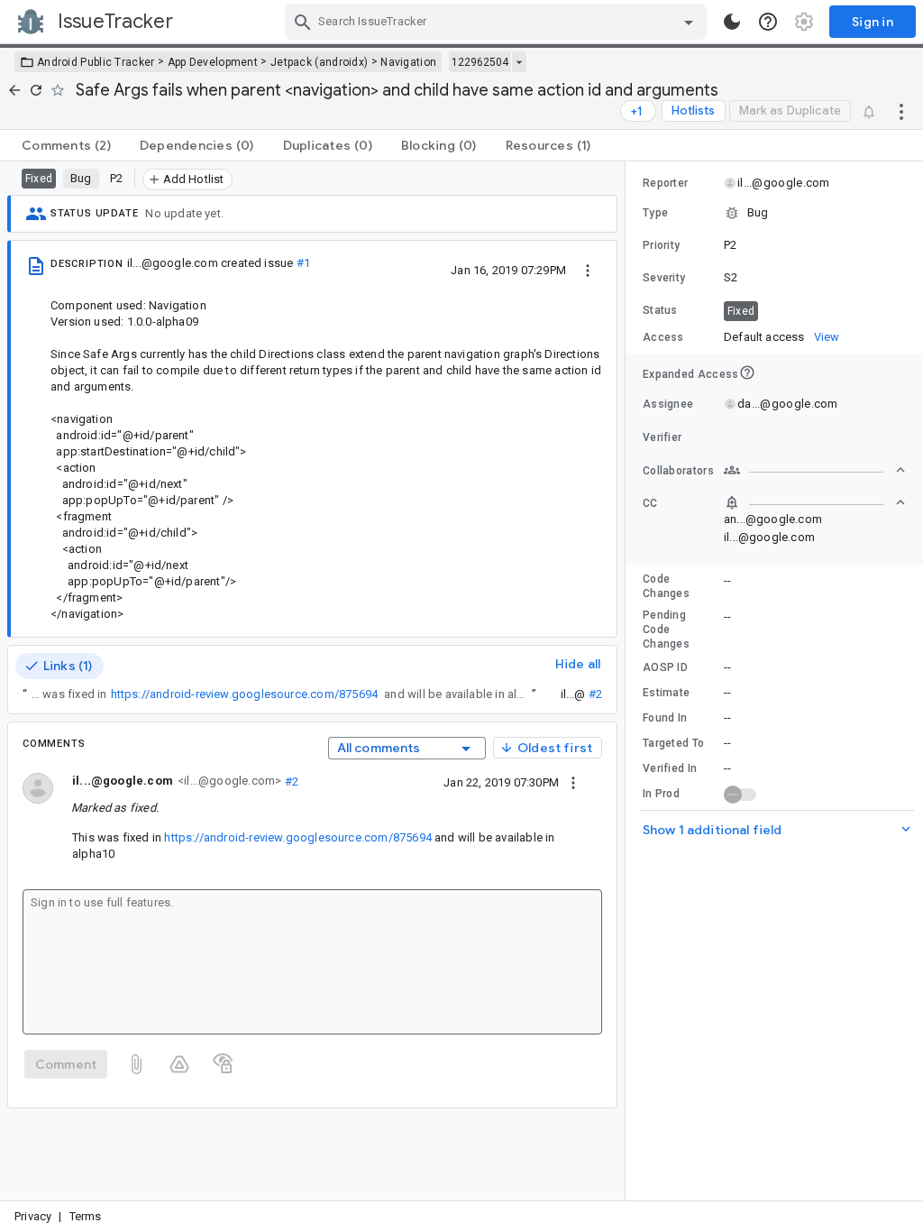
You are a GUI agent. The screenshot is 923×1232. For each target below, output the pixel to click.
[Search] (303, 21)
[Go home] (14, 90)
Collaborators (678, 470)
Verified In (670, 768)
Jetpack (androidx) (319, 62)
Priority (661, 245)
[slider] (628, 680)
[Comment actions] (573, 782)
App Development (213, 62)
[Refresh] (36, 90)
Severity (664, 277)
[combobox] (498, 21)
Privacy (32, 1216)
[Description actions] (587, 269)
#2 (595, 694)
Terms (85, 1216)
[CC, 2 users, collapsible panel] (815, 502)
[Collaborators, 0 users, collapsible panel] (815, 470)
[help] (768, 22)
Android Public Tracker (96, 62)
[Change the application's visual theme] (732, 22)
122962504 (480, 62)
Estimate (666, 692)
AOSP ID (665, 667)
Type (655, 213)
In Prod (661, 793)
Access (663, 337)
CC (650, 503)
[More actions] (901, 111)
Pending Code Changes (666, 629)
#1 (303, 263)
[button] (774, 213)
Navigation (408, 62)
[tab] (66, 145)
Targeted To (673, 743)
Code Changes (666, 586)
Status (660, 310)
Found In (665, 718)
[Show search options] (688, 21)
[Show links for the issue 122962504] (518, 62)
